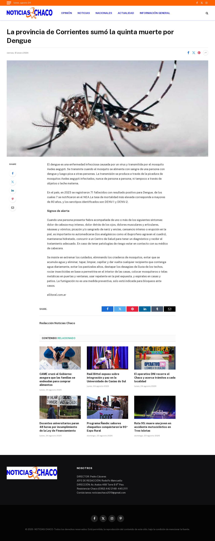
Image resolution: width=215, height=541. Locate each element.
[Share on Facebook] (188, 52)
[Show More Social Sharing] (205, 52)
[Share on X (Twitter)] (193, 52)
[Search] (206, 13)
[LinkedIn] (12, 190)
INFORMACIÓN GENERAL (155, 13)
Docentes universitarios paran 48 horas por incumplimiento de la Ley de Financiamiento (59, 427)
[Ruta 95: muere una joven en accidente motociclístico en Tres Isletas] (155, 407)
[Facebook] (12, 173)
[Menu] (9, 3)
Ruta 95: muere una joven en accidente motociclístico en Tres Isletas (152, 427)
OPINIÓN (66, 13)
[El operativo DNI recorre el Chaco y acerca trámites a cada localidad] (155, 358)
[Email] (12, 207)
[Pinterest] (12, 199)
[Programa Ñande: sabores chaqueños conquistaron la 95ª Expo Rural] (107, 407)
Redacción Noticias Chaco (57, 323)
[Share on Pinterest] (199, 52)
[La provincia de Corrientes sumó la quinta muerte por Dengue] (107, 108)
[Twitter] (12, 181)
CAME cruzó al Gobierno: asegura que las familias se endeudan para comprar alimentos (57, 379)
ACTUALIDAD (126, 13)
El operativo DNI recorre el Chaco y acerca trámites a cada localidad (154, 377)
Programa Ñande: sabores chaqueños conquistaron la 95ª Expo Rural (107, 427)
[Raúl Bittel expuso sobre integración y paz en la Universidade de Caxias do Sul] (107, 358)
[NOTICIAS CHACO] (29, 13)
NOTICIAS (84, 13)
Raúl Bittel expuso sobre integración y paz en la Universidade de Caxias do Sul (106, 377)
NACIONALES (104, 13)
